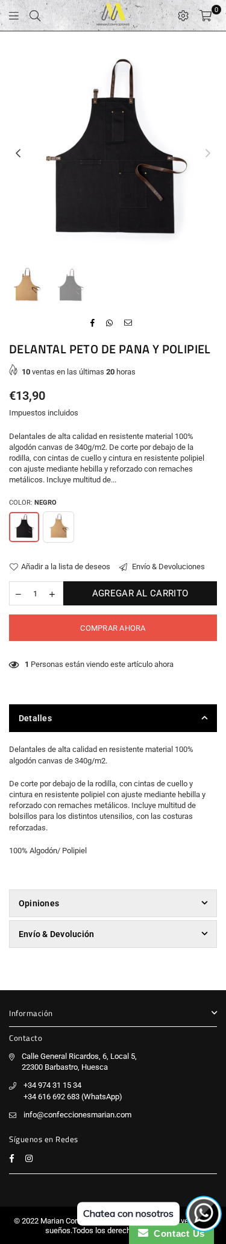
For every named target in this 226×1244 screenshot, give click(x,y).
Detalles (35, 718)
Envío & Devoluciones (167, 566)
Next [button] (208, 154)
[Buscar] (35, 16)
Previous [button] (18, 154)
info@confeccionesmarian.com (77, 1114)
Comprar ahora (112, 628)
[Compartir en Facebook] (92, 323)
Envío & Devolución (56, 934)
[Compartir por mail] (128, 323)
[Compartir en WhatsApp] (109, 323)
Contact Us (176, 1233)
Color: (33, 503)
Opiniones (39, 903)
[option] (113, 153)
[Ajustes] (183, 16)
